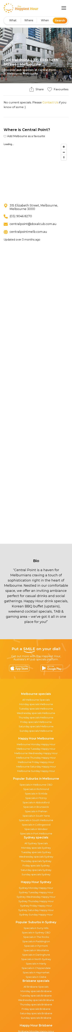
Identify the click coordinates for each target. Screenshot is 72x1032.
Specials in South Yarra (36, 815)
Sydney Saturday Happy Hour (36, 910)
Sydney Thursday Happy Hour (36, 901)
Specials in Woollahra (36, 950)
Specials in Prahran (36, 811)
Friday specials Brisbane (36, 1008)
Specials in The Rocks (36, 936)
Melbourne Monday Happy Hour (36, 744)
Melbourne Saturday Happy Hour (36, 766)
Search (60, 20)
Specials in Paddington (36, 941)
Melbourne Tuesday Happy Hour (36, 748)
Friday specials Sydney (36, 865)
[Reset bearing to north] (63, 157)
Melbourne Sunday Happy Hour (36, 770)
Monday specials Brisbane (36, 991)
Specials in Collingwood (36, 824)
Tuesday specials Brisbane (36, 995)
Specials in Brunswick (36, 806)
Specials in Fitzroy (36, 797)
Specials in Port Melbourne (36, 833)
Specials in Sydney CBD (36, 932)
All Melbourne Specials (36, 699)
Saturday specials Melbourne (36, 726)
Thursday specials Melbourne (36, 717)
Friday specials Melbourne (36, 721)
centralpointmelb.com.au (28, 231)
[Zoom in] (63, 146)
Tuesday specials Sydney (36, 852)
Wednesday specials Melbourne (36, 713)
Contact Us (50, 102)
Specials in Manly (36, 963)
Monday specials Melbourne (36, 704)
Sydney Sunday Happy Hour (36, 914)
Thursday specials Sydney (36, 861)
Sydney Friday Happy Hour (36, 905)
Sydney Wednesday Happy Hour (36, 896)
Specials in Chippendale (36, 968)
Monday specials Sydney (36, 847)
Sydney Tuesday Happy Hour (36, 892)
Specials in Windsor (36, 829)
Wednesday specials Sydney (36, 856)
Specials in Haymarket (36, 972)
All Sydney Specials (36, 843)
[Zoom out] (63, 152)
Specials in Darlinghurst (36, 954)
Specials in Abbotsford (36, 802)
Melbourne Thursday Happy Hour (36, 757)
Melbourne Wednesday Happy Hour (36, 753)
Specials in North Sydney (36, 959)
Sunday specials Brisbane (36, 1017)
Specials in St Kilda (36, 793)
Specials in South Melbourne (36, 820)
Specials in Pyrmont (36, 945)
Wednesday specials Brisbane (36, 1000)
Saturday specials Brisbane (36, 1013)
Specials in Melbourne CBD (36, 784)
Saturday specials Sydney (36, 869)
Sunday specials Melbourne (36, 730)
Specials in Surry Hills (36, 928)
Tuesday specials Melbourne (36, 708)
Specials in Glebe (36, 976)
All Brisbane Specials (36, 986)
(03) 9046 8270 (21, 216)
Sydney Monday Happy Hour (36, 887)
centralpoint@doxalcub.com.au (33, 224)
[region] (36, 170)
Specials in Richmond (36, 789)
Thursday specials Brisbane (36, 1004)
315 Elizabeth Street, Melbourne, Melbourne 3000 (34, 207)
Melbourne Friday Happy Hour (36, 762)
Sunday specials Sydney (36, 874)
